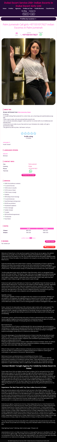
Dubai (29, 112)
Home (4, 8)
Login (32, 14)
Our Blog (24, 11)
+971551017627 (30, 34)
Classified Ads (50, 8)
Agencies (18, 8)
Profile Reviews (39, 8)
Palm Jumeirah (22, 112)
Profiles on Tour (27, 8)
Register (25, 14)
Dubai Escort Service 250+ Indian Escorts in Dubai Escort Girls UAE (28, 4)
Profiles (11, 8)
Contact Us (32, 11)
